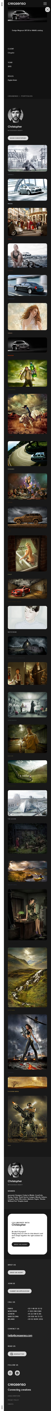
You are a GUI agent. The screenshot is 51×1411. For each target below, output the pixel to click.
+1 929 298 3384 (35, 1311)
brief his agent (20, 1244)
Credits (10, 1404)
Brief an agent (16, 1272)
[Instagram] (10, 1373)
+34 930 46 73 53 (35, 1316)
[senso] (2, 4)
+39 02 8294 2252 (35, 1319)
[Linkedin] (17, 1373)
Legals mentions (14, 1396)
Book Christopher (18, 138)
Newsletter (19, 1354)
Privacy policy (13, 1400)
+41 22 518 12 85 (34, 1314)
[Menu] (45, 3)
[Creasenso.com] (17, 4)
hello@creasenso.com (20, 1335)
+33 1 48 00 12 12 (35, 1308)
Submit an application (19, 1291)
